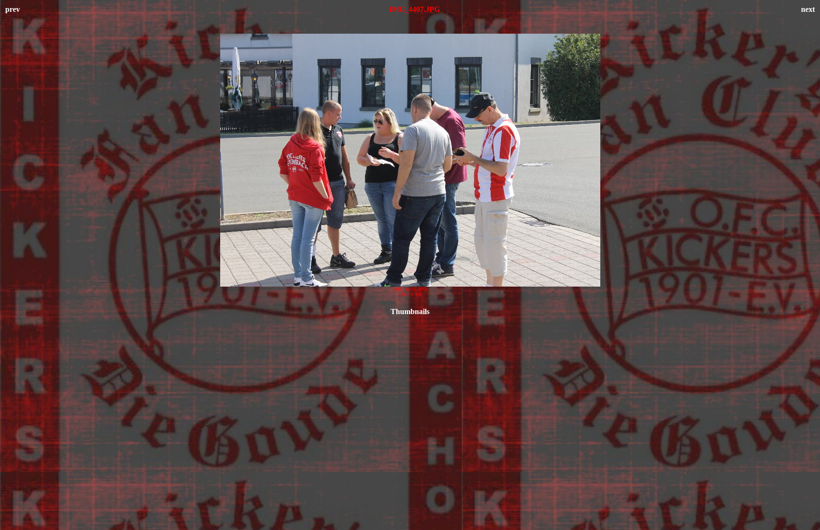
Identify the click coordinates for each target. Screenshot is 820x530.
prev (12, 9)
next (808, 9)
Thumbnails (410, 311)
